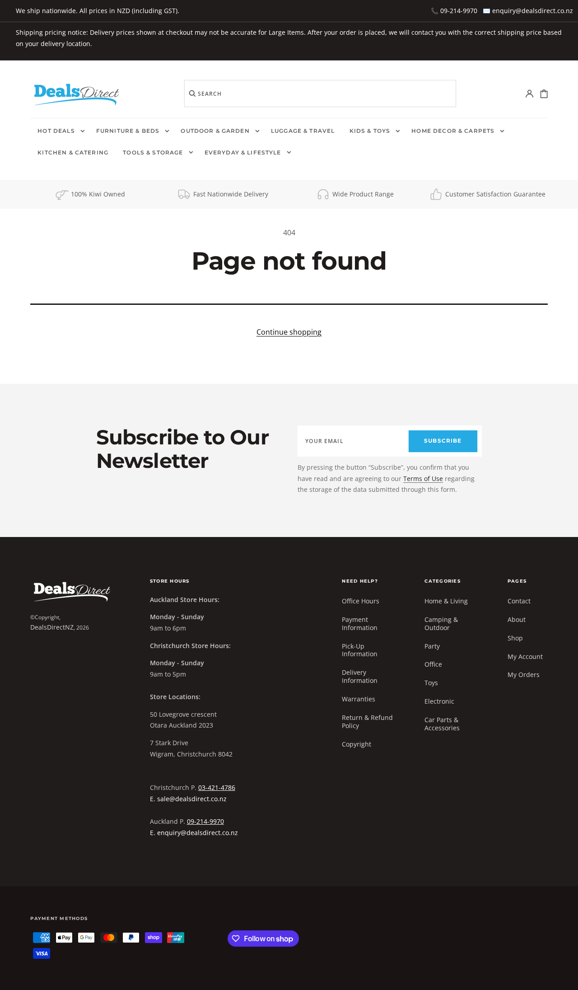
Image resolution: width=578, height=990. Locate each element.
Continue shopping (289, 332)
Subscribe (442, 441)
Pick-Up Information (360, 650)
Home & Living (446, 601)
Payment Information (360, 623)
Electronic (439, 701)
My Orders (524, 674)
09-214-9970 (205, 821)
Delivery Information (360, 676)
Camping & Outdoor (441, 623)
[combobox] (320, 93)
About (517, 619)
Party (432, 646)
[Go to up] (564, 976)
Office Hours (360, 601)
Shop (515, 638)
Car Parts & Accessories (442, 723)
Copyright (356, 744)
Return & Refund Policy (367, 721)
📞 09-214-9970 (454, 10)
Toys (431, 682)
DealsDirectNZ (52, 627)
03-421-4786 (216, 787)
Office (433, 664)
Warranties (358, 699)
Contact (519, 601)
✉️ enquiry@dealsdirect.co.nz (528, 10)
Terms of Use (423, 478)
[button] (530, 93)
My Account (525, 656)
